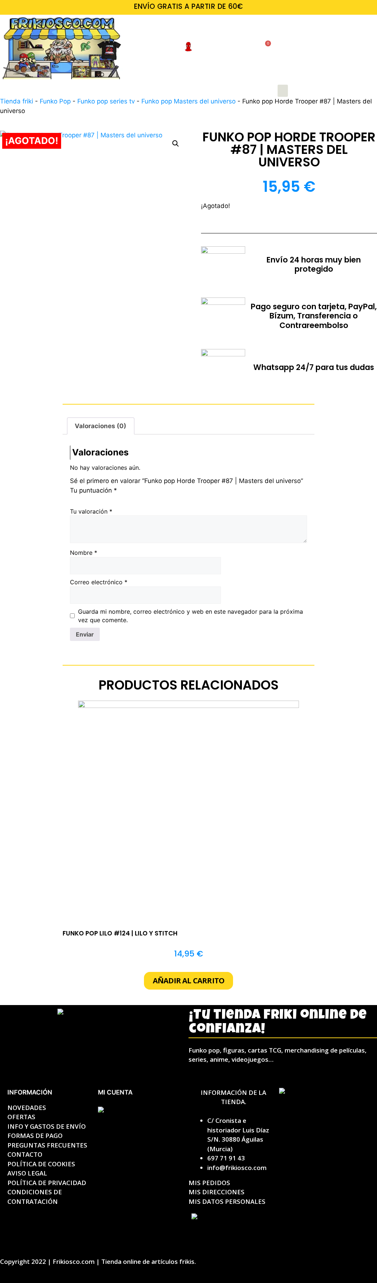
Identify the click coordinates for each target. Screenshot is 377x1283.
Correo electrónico (98, 582)
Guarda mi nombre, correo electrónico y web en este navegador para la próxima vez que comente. (190, 615)
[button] (283, 91)
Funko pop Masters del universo (188, 101)
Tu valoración (91, 511)
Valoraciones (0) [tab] (100, 426)
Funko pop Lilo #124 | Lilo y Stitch (120, 933)
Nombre (83, 552)
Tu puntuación (93, 490)
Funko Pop (55, 101)
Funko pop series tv (106, 101)
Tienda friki (16, 101)
